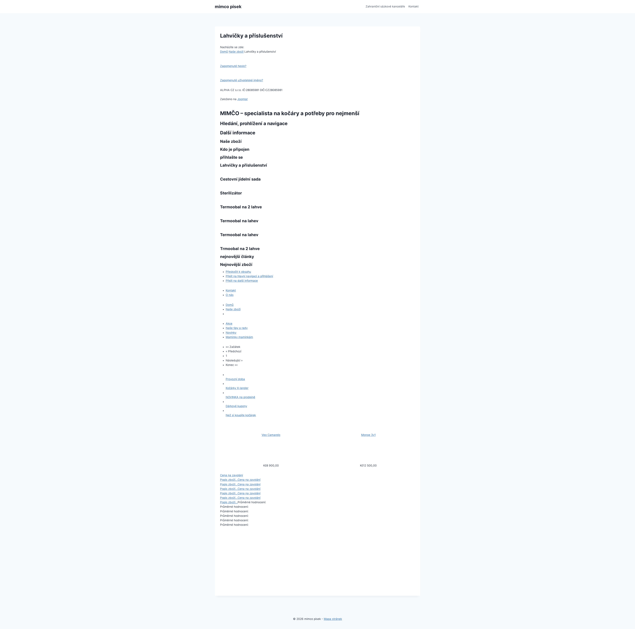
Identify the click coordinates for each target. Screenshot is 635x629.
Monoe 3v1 (368, 435)
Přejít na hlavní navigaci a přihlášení (249, 276)
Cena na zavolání (231, 475)
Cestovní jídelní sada (240, 179)
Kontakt (413, 6)
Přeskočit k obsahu (238, 271)
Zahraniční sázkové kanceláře (385, 6)
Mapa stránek (333, 619)
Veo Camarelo (271, 435)
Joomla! (242, 99)
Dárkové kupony (236, 406)
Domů (224, 51)
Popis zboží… (229, 479)
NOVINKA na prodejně (240, 397)
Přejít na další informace (242, 280)
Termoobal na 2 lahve (241, 207)
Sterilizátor (231, 193)
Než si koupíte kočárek (241, 415)
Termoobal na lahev (239, 220)
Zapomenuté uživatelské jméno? (241, 80)
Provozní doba (235, 379)
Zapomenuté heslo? (233, 66)
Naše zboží (236, 51)
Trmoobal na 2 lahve (240, 248)
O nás (229, 295)
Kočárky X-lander (237, 388)
